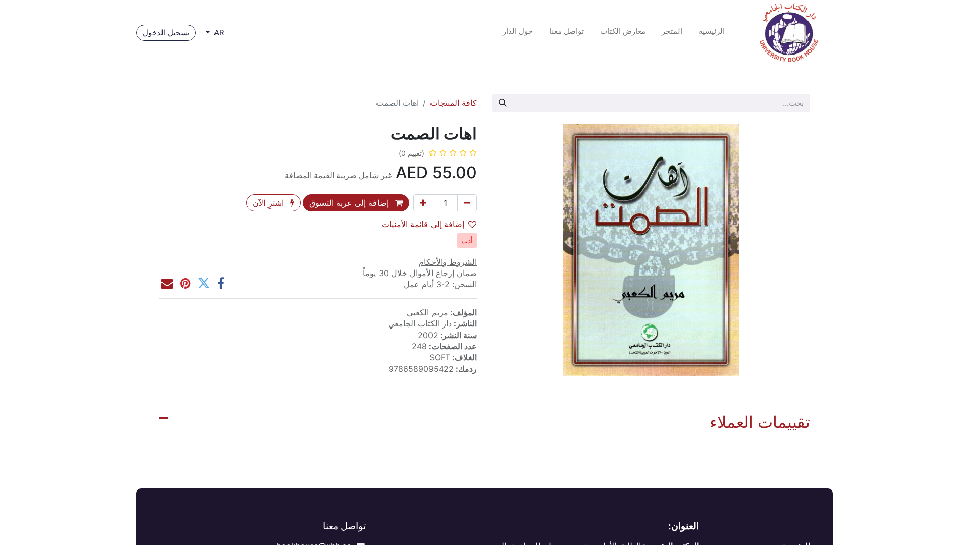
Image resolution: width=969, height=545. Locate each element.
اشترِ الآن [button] (269, 203)
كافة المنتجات (453, 103)
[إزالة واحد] (467, 202)
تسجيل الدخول (166, 32)
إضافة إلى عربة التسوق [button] (350, 203)
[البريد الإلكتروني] (167, 283)
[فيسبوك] (220, 283)
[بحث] (502, 103)
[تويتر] (204, 283)
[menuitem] (711, 33)
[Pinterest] (185, 283)
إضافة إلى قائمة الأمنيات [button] (423, 224)
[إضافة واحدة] (423, 202)
